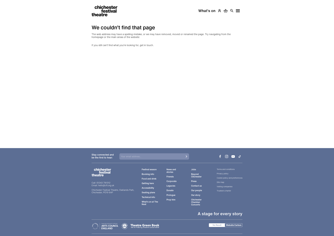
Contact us (196, 186)
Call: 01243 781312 (101, 183)
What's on (206, 11)
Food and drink (149, 179)
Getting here (148, 183)
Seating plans (148, 192)
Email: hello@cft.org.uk (103, 185)
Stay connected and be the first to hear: (103, 156)
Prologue (170, 195)
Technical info (148, 197)
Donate (170, 190)
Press (193, 181)
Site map (220, 182)
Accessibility (148, 188)
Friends (170, 176)
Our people (196, 190)
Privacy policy (222, 174)
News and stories (171, 170)
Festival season (149, 169)
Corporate (171, 181)
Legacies (170, 186)
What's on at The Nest (150, 203)
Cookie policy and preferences (229, 178)
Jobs (193, 169)
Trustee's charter (224, 191)
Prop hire (170, 199)
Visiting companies (224, 187)
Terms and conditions (226, 169)
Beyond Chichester (196, 175)
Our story (195, 195)
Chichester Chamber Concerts (196, 202)
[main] (167, 71)
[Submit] (186, 156)
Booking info (148, 174)
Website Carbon (233, 225)
